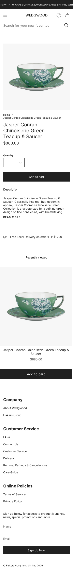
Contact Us (10, 444)
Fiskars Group (12, 415)
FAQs (6, 437)
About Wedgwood (15, 408)
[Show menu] (5, 15)
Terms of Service (14, 494)
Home (6, 114)
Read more (11, 217)
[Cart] (67, 15)
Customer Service (15, 451)
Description (10, 189)
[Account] (58, 15)
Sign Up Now (36, 550)
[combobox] (34, 25)
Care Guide (10, 472)
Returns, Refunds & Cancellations (25, 465)
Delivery (8, 458)
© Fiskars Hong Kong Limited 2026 (23, 565)
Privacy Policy (12, 501)
